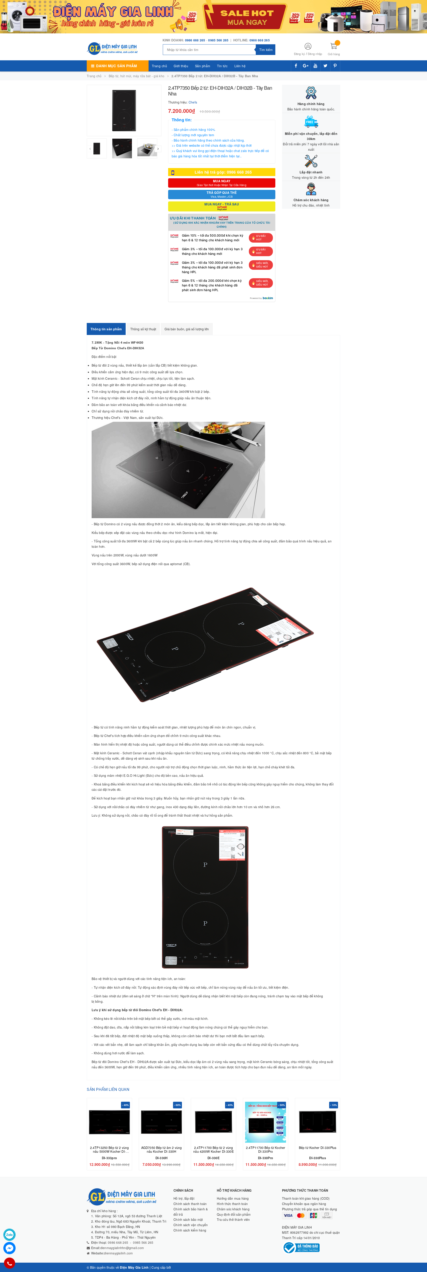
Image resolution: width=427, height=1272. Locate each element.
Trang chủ (159, 66)
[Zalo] (9, 1235)
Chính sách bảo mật (188, 1219)
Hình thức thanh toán (232, 1203)
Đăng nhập (315, 54)
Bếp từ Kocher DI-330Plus (317, 1147)
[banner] (213, 16)
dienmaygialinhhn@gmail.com (122, 1248)
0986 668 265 (195, 40)
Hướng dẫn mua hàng (233, 1198)
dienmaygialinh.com (118, 1253)
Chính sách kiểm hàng (189, 1230)
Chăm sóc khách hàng (233, 1209)
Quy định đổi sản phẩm (234, 1214)
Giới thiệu (181, 66)
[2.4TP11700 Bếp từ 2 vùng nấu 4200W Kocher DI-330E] (213, 1122)
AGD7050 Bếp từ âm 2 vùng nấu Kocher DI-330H (161, 1149)
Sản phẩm (202, 66)
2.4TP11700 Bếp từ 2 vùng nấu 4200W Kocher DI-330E (213, 1149)
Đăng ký (299, 54)
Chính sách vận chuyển (190, 1225)
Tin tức (222, 66)
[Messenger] (9, 1248)
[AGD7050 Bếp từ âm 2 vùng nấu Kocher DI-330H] (161, 1122)
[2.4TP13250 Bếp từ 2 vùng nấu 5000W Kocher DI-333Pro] (109, 1122)
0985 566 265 (218, 40)
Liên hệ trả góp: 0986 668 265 (223, 172)
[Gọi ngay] (9, 1263)
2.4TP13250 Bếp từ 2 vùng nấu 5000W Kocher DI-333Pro (109, 1151)
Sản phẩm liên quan (108, 1089)
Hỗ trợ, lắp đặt (183, 1198)
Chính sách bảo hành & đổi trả (190, 1212)
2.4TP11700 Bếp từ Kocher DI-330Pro (265, 1149)
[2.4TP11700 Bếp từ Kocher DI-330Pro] (265, 1122)
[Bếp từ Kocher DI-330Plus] (317, 1122)
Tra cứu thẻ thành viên (233, 1219)
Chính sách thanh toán (190, 1203)
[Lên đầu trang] (419, 1258)
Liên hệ (240, 66)
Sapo (176, 1267)
